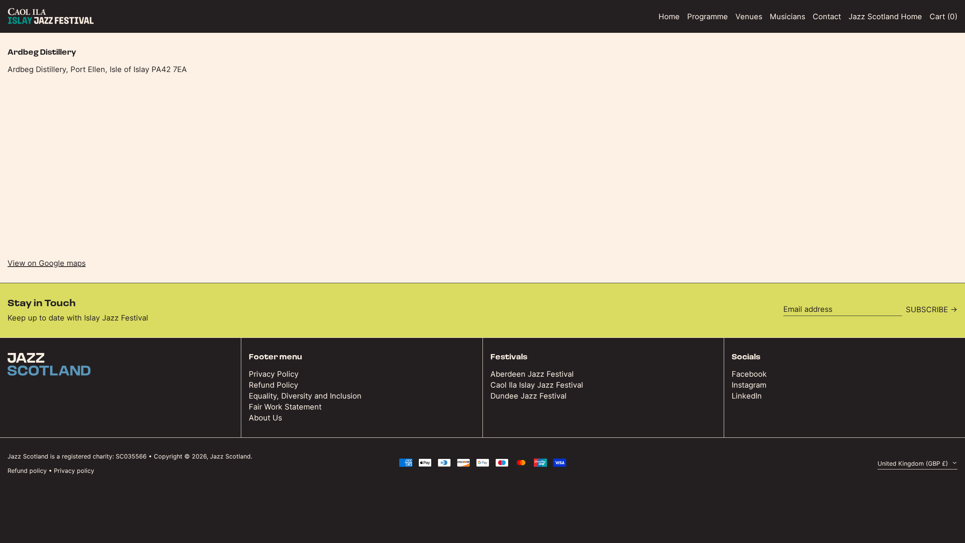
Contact (827, 16)
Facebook (749, 374)
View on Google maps (47, 263)
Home (669, 16)
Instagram (749, 385)
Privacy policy (74, 470)
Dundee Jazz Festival (528, 395)
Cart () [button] (943, 16)
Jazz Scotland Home (885, 16)
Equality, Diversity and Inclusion (305, 395)
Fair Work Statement (285, 406)
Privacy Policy (274, 374)
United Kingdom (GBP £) (914, 463)
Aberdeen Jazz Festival (532, 374)
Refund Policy (273, 385)
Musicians (787, 16)
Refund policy (27, 470)
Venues (748, 16)
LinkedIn (747, 395)
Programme (707, 16)
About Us (265, 417)
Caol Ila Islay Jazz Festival (536, 385)
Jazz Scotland (230, 456)
